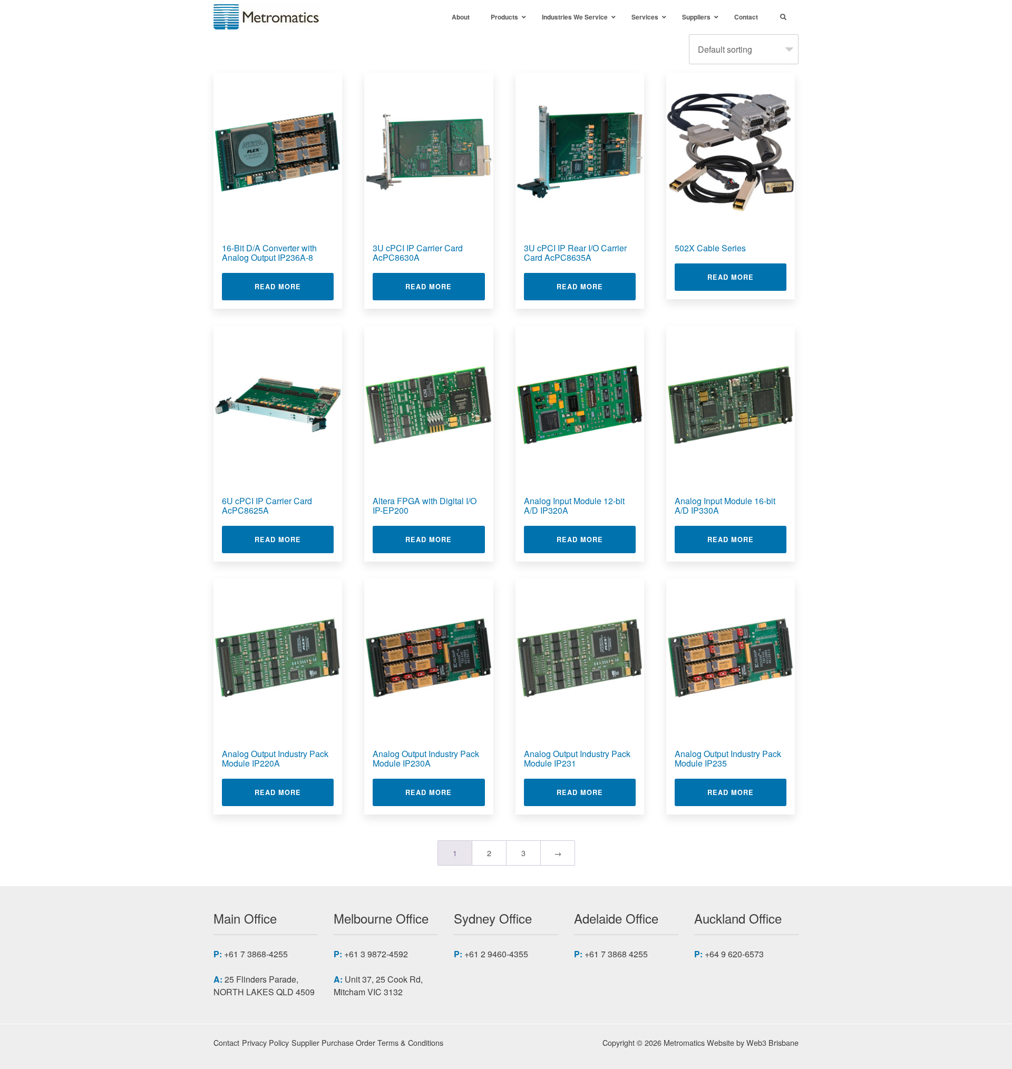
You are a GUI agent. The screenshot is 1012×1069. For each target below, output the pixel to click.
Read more (294, 286)
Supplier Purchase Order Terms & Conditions (367, 1042)
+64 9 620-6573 (734, 954)
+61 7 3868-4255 (256, 954)
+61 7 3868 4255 (616, 954)
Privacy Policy (265, 1042)
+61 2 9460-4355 (496, 954)
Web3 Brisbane (772, 1042)
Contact (226, 1042)
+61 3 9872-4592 (376, 954)
